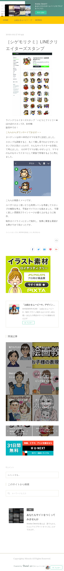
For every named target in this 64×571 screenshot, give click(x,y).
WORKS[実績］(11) (25, 232)
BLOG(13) (36, 232)
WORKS (38, 20)
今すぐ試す (41, 12)
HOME (5, 20)
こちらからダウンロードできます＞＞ (23, 132)
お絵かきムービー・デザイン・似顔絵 (23, 20)
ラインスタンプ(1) (12, 232)
